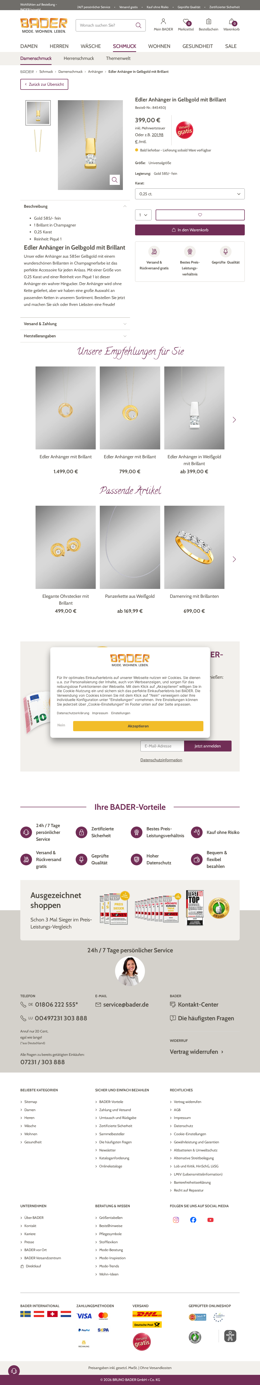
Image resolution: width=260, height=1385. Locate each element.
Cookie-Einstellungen (190, 1134)
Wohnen (30, 1134)
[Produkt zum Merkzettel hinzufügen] (200, 214)
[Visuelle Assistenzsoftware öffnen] (228, 1336)
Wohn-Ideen (109, 1274)
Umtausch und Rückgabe (117, 1117)
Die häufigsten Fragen (115, 1142)
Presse (29, 1242)
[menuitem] (29, 46)
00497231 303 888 (61, 1018)
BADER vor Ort (35, 1250)
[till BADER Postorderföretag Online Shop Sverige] (25, 1314)
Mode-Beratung (111, 1250)
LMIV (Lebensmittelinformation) (198, 1174)
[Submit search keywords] (139, 25)
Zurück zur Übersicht (46, 84)
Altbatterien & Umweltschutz (196, 1150)
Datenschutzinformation (161, 760)
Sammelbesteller (111, 1134)
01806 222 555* (56, 1004)
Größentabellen (111, 1217)
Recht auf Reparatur (188, 1190)
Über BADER (33, 1217)
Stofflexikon (108, 1242)
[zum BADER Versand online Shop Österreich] (39, 1314)
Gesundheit (33, 1142)
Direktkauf (33, 1266)
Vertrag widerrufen (194, 1051)
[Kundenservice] (14, 1371)
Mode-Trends (109, 1266)
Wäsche (30, 1126)
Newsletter (107, 1150)
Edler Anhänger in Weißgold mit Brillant (194, 460)
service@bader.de (126, 1004)
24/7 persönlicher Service (93, 7)
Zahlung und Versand (115, 1110)
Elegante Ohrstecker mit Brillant (65, 599)
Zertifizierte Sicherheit (115, 1126)
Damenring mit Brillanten (194, 596)
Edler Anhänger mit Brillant (66, 457)
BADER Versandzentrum (42, 1258)
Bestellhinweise (110, 1225)
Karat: (139, 183)
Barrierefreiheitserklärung (192, 1182)
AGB (177, 1110)
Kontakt (30, 1225)
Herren (29, 1117)
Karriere (30, 1234)
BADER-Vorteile (111, 1101)
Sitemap (30, 1101)
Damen (30, 1110)
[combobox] (111, 25)
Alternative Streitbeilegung (194, 1158)
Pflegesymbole (110, 1234)
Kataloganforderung (114, 1158)
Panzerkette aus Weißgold (130, 596)
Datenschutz (183, 1126)
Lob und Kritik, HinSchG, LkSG (196, 1166)
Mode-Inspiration (112, 1258)
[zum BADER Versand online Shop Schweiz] (52, 1314)
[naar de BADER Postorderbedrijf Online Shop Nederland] (66, 1314)
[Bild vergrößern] (115, 180)
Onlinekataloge (110, 1166)
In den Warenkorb (193, 229)
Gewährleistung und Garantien (196, 1142)
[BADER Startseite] (44, 25)
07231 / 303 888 (42, 1062)
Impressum (182, 1117)
